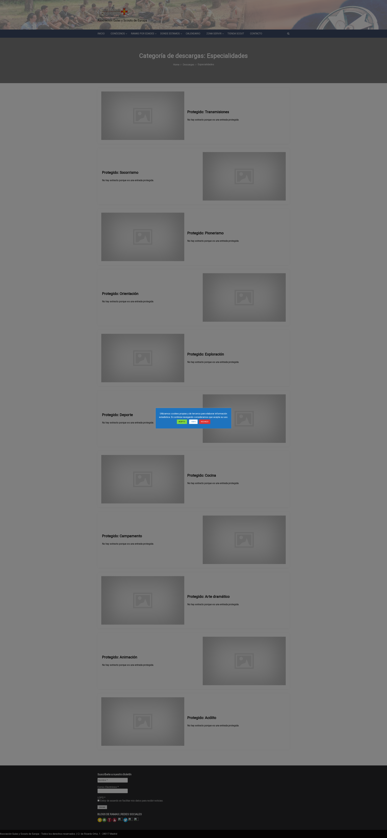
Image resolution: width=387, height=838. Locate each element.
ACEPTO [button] (182, 422)
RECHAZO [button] (204, 422)
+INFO (193, 422)
